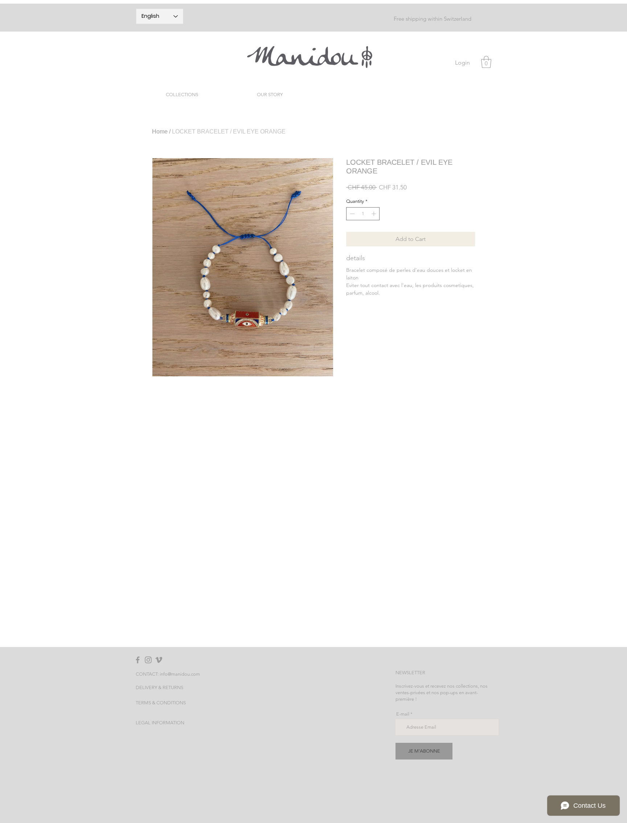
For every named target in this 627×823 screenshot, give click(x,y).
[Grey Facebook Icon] (137, 659)
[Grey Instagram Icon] (148, 659)
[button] (486, 62)
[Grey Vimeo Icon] (158, 659)
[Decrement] (351, 214)
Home (160, 131)
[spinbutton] (363, 214)
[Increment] (374, 214)
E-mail (402, 714)
